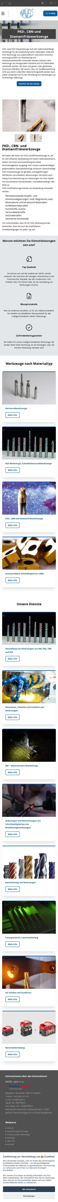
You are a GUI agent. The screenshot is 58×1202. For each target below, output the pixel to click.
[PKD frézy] (29, 115)
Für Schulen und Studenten (18, 992)
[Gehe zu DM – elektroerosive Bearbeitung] (29, 745)
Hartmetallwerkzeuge (16, 408)
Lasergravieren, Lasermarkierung (21, 937)
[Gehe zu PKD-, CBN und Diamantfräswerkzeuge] (29, 498)
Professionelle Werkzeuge (18, 1134)
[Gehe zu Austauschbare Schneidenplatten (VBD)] (29, 553)
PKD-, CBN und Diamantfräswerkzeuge (24, 518)
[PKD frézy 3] (37, 138)
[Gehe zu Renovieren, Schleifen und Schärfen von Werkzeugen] (29, 687)
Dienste (10, 1128)
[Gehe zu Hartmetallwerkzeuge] (29, 388)
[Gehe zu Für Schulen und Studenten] (29, 972)
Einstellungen (29, 1196)
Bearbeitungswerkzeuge (17, 1131)
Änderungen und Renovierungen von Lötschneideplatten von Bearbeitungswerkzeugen (23, 824)
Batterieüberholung (15, 1047)
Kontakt (10, 1144)
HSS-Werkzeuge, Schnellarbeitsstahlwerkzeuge (28, 463)
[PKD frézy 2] (21, 138)
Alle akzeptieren (29, 1189)
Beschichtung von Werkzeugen (20, 882)
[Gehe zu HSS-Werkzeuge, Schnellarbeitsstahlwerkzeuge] (29, 443)
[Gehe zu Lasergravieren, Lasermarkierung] (29, 917)
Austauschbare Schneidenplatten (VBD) (24, 573)
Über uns (11, 1141)
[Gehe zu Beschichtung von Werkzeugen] (29, 862)
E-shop (51, 13)
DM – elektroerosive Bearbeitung (21, 765)
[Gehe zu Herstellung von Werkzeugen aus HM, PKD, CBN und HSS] (29, 628)
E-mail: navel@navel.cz (15, 1099)
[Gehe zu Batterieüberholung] (29, 1027)
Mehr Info (12, 415)
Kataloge (11, 1137)
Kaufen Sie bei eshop (29, 83)
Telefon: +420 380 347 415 (17, 1096)
